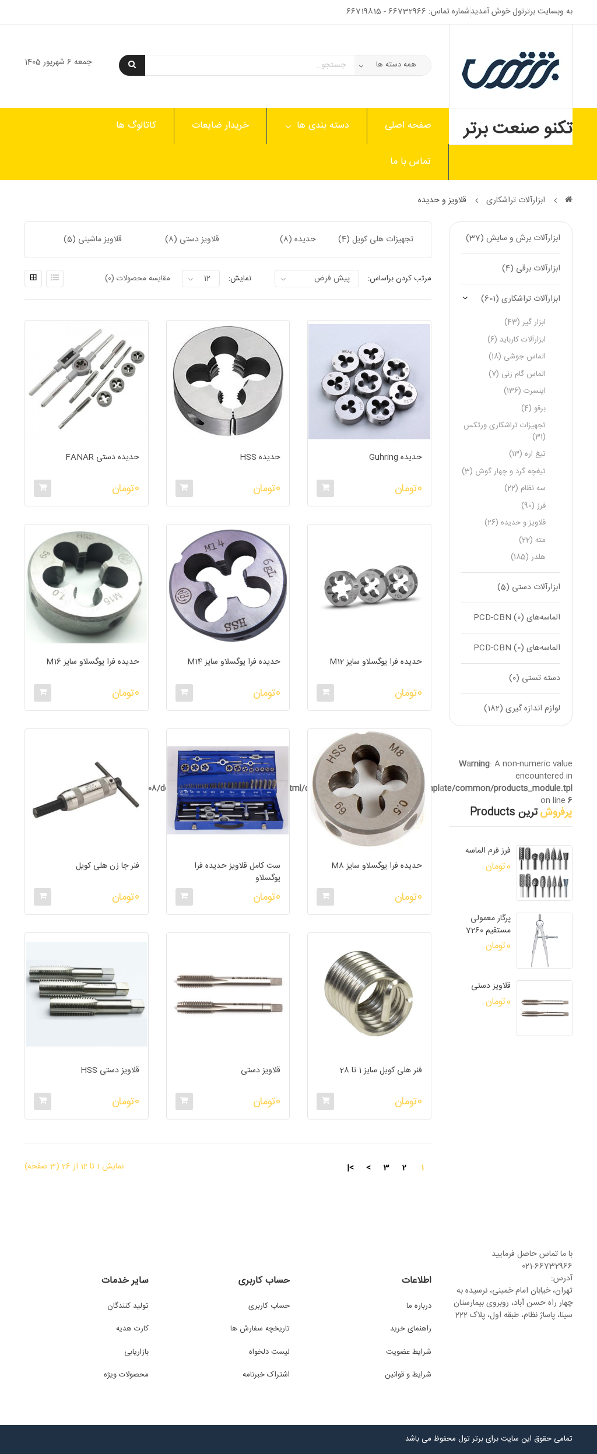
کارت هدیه (132, 1328)
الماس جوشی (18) (517, 356)
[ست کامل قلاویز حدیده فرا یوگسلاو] (228, 790)
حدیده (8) (298, 240)
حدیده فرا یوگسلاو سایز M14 (233, 662)
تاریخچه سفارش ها (260, 1328)
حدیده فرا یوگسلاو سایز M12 (375, 662)
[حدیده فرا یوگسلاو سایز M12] (369, 585)
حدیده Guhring (395, 458)
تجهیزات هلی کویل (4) (375, 240)
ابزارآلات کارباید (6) (516, 339)
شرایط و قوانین (408, 1374)
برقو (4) (533, 408)
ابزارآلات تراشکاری (515, 200)
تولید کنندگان (128, 1306)
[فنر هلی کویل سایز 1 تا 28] (369, 994)
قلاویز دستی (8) (192, 240)
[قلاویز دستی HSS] (86, 994)
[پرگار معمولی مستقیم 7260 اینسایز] (544, 940)
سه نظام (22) (525, 488)
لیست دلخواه (269, 1352)
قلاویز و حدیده (442, 200)
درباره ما (418, 1306)
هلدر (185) (528, 557)
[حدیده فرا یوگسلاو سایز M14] (228, 585)
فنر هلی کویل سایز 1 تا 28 (381, 1071)
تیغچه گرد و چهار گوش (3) (504, 471)
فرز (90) (533, 505)
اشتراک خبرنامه (266, 1374)
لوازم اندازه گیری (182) (522, 709)
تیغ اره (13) (527, 454)
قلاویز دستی (491, 986)
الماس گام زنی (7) (517, 374)
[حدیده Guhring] (369, 381)
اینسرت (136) (525, 391)
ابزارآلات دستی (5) (528, 587)
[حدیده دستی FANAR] (86, 381)
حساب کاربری (269, 1306)
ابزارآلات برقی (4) (531, 269)
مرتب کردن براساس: (399, 278)
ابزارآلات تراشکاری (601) (520, 299)
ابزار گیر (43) (525, 322)
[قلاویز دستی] (544, 1008)
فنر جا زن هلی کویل (107, 866)
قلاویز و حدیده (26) (515, 522)
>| (350, 1168)
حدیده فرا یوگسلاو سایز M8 (376, 866)
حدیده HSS (260, 458)
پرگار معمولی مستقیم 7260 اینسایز (488, 925)
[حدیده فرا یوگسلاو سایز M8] (369, 790)
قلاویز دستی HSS (109, 1071)
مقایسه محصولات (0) (137, 278)
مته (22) (532, 540)
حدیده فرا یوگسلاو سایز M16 (92, 662)
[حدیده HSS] (228, 381)
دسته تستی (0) (534, 678)
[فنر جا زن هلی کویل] (86, 790)
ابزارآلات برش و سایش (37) (513, 238)
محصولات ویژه (126, 1374)
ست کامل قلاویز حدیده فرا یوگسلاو (237, 872)
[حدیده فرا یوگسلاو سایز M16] (86, 585)
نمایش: (240, 278)
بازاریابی (136, 1352)
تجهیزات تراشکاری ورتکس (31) (504, 431)
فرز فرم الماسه (488, 851)
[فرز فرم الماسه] (544, 873)
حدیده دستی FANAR (102, 458)
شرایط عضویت (408, 1352)
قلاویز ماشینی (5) (93, 240)
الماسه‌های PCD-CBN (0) (516, 618)
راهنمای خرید (410, 1328)
